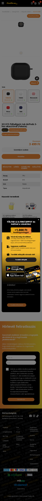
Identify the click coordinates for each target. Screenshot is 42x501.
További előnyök (21, 260)
